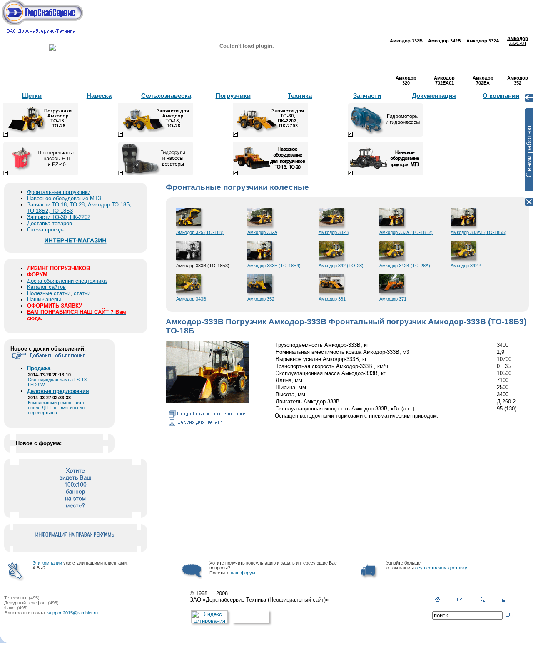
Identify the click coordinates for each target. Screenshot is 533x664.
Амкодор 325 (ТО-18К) (200, 232)
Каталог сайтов (46, 287)
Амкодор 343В (191, 298)
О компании (501, 95)
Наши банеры (44, 299)
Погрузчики (233, 95)
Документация (434, 95)
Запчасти (367, 95)
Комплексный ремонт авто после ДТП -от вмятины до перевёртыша (56, 407)
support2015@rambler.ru (72, 612)
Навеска (99, 95)
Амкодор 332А (262, 232)
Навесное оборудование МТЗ (64, 198)
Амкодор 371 (392, 298)
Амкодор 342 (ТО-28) (341, 265)
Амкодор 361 (332, 298)
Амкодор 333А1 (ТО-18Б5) (478, 232)
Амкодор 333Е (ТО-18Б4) (274, 265)
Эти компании (47, 562)
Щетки (32, 95)
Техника (300, 95)
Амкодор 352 (260, 298)
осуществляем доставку (441, 567)
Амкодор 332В (334, 232)
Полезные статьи (48, 293)
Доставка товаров (49, 223)
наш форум (243, 572)
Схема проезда (46, 229)
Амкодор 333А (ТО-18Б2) (406, 232)
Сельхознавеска (166, 95)
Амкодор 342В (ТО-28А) (404, 265)
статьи (82, 293)
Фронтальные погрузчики (58, 192)
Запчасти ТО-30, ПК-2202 (58, 217)
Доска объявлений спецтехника (67, 281)
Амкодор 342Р (466, 265)
